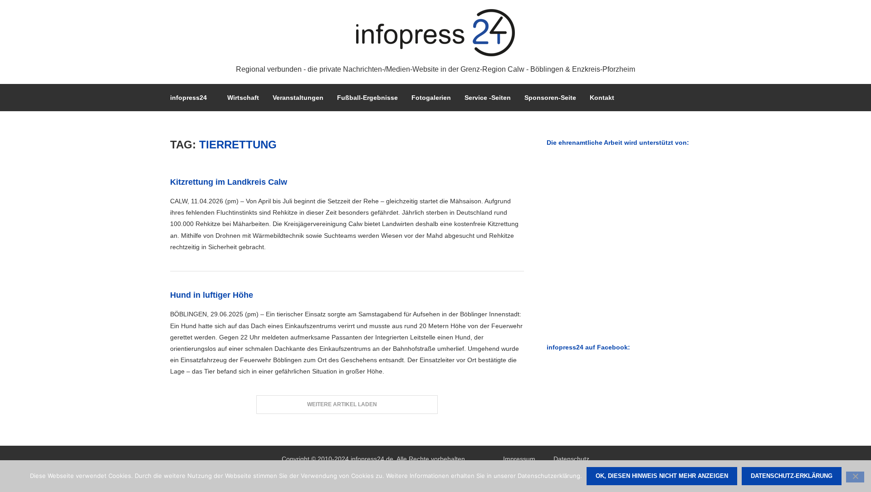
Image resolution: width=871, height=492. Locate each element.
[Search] (696, 97)
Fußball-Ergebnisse (367, 97)
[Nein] (855, 477)
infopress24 (188, 97)
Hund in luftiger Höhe (211, 295)
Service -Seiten (488, 97)
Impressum (519, 458)
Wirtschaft (243, 97)
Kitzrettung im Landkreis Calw (228, 182)
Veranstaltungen (298, 97)
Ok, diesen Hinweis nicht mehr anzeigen (662, 475)
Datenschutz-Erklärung (791, 475)
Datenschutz (571, 458)
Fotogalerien (431, 97)
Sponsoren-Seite (550, 97)
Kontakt (602, 97)
